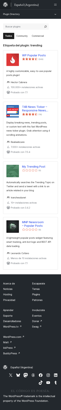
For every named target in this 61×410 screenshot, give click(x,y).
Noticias (8, 289)
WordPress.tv (12, 326)
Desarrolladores (12, 321)
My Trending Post (33, 166)
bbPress (9, 347)
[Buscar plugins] (45, 26)
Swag (37, 326)
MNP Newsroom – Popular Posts (33, 223)
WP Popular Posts (34, 55)
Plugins (36, 294)
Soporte (8, 315)
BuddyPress (11, 353)
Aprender (8, 310)
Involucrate (38, 310)
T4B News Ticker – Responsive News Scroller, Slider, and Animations (34, 108)
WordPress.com (13, 336)
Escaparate (38, 283)
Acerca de (9, 283)
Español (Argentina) (21, 367)
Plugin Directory (11, 14)
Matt (7, 342)
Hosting (7, 294)
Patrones (37, 300)
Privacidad (9, 300)
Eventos (37, 315)
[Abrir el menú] (56, 4)
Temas (36, 289)
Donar (37, 321)
